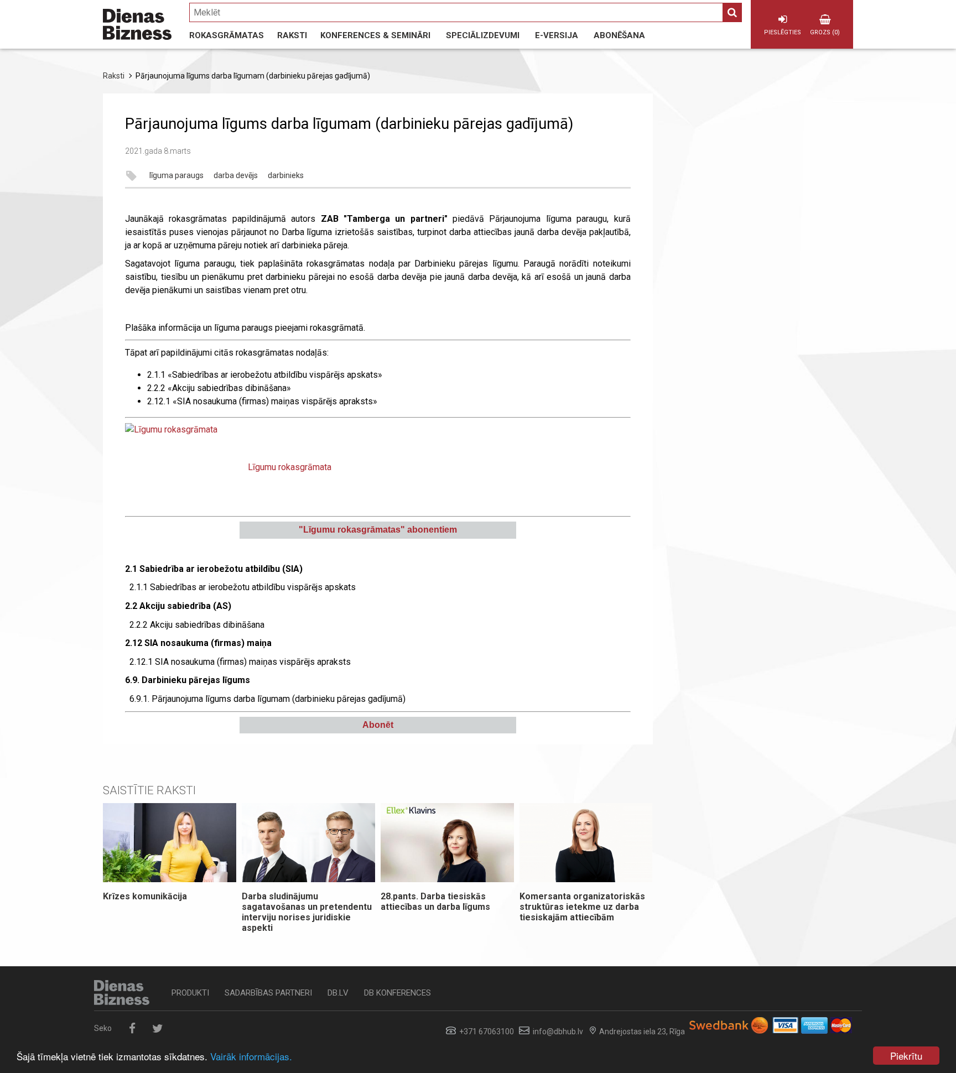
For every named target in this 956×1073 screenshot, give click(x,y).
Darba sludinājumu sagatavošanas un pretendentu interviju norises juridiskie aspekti (307, 912)
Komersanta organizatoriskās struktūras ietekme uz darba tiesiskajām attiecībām (582, 907)
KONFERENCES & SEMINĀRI (375, 35)
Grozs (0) (825, 32)
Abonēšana (619, 35)
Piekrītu (906, 1055)
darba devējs (236, 175)
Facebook (132, 1028)
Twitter (157, 1028)
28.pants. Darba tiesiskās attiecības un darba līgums (435, 901)
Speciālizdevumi (482, 35)
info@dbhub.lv (558, 1031)
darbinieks (286, 175)
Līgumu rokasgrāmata (289, 467)
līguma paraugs (176, 175)
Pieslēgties (782, 32)
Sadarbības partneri (268, 993)
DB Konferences (397, 993)
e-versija (556, 35)
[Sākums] (137, 24)
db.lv (338, 993)
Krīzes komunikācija (145, 896)
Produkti (190, 993)
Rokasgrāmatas (226, 35)
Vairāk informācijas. (251, 1056)
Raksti (292, 35)
